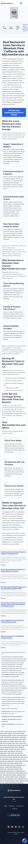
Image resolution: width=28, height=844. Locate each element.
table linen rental (12, 779)
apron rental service (11, 731)
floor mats (15, 743)
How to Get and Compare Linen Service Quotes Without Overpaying (13, 570)
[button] (21, 3)
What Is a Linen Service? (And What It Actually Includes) (12, 637)
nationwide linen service (7, 765)
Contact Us (12, 806)
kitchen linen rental (14, 749)
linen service (16, 757)
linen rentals (8, 757)
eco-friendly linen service (14, 741)
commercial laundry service (8, 735)
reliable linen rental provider (13, 767)
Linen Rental (11, 27)
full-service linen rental (14, 745)
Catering (9, 733)
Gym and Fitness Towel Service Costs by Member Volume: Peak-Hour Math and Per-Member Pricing (13, 604)
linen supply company (21, 761)
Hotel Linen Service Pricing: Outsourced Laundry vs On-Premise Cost (13, 552)
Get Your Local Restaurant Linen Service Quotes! (14, 112)
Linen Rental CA (17, 27)
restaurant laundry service (7, 771)
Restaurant (3, 769)
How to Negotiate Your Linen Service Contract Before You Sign (12, 621)
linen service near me (15, 759)
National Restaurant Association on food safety (12, 527)
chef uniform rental (18, 733)
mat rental (3, 763)
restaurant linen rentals (9, 775)
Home (4, 28)
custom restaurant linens (11, 739)
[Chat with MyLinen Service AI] (24, 841)
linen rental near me (13, 755)
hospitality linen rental (11, 747)
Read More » (3, 564)
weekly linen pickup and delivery (14, 783)
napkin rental (18, 763)
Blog (5, 806)
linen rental (10, 753)
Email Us (14, 808)
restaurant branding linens (14, 769)
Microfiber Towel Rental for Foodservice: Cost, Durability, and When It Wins (13, 587)
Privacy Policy (20, 806)
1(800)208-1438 (14, 815)
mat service (10, 763)
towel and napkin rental (12, 781)
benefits (19, 731)
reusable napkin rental (11, 777)
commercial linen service (11, 737)
